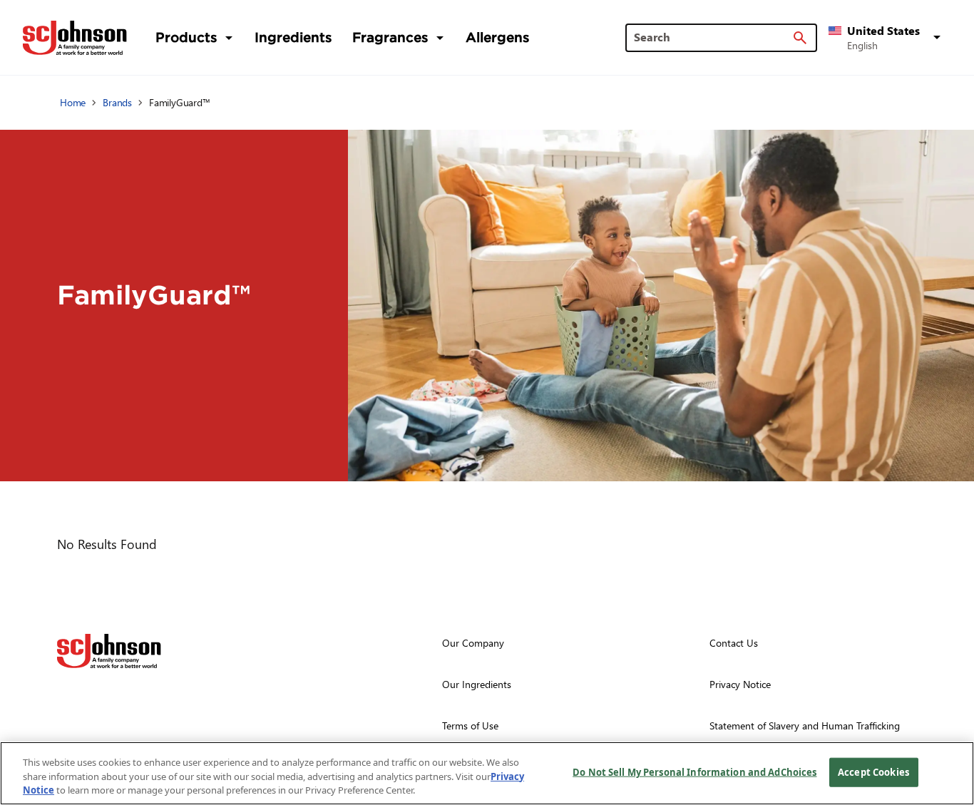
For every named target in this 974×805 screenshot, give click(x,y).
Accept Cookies (873, 771)
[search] (800, 37)
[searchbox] (712, 37)
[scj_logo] (109, 651)
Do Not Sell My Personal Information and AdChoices (694, 771)
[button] (887, 37)
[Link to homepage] (75, 38)
